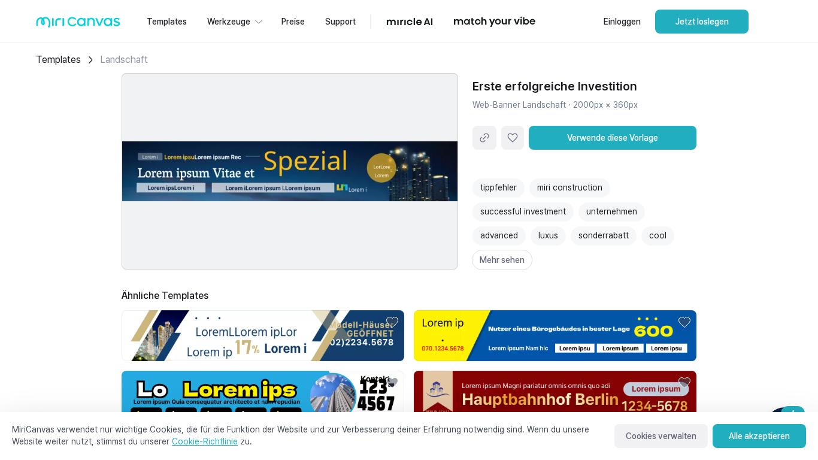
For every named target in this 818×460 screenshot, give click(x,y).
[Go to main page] (78, 25)
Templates (58, 59)
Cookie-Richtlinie (205, 441)
